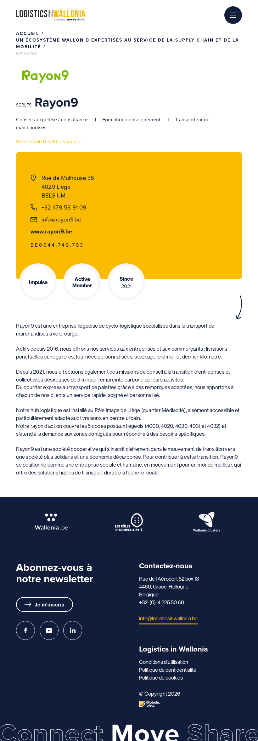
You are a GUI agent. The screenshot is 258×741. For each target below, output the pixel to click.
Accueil (27, 33)
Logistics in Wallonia (50, 15)
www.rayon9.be (51, 231)
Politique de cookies (161, 677)
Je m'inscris (49, 604)
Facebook (25, 630)
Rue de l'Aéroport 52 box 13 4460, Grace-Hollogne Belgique (169, 586)
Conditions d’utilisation (163, 661)
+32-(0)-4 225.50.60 (161, 602)
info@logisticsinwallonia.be (168, 618)
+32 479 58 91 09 (64, 207)
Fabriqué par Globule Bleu (149, 704)
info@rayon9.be (61, 219)
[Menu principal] (233, 15)
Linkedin (72, 630)
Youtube (49, 630)
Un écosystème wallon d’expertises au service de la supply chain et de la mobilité (127, 43)
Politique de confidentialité (167, 669)
